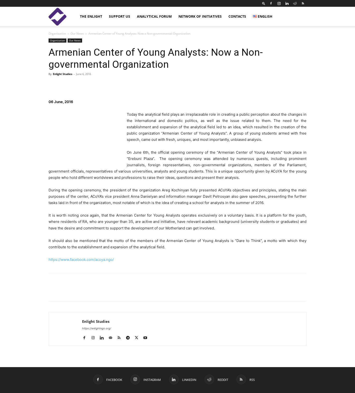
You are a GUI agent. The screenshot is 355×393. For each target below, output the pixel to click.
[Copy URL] (87, 291)
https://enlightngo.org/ (96, 328)
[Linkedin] (287, 3)
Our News (77, 33)
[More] (233, 85)
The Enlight (91, 16)
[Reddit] (294, 3)
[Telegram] (98, 291)
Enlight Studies (62, 74)
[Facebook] (271, 3)
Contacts (237, 16)
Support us (119, 16)
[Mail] (112, 338)
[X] (75, 291)
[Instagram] (279, 3)
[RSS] (302, 3)
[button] (263, 3)
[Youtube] (147, 338)
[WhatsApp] (109, 291)
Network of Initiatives (200, 16)
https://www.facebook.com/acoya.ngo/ (81, 259)
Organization (57, 33)
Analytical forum (154, 16)
